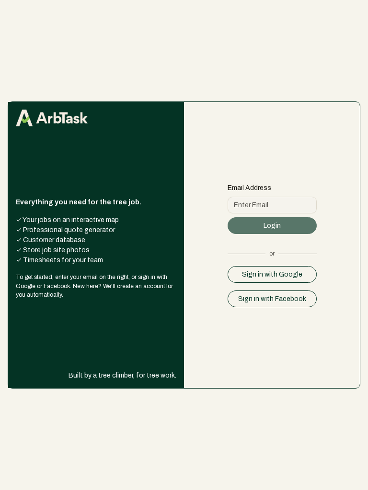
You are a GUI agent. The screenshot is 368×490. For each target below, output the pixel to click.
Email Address (249, 187)
